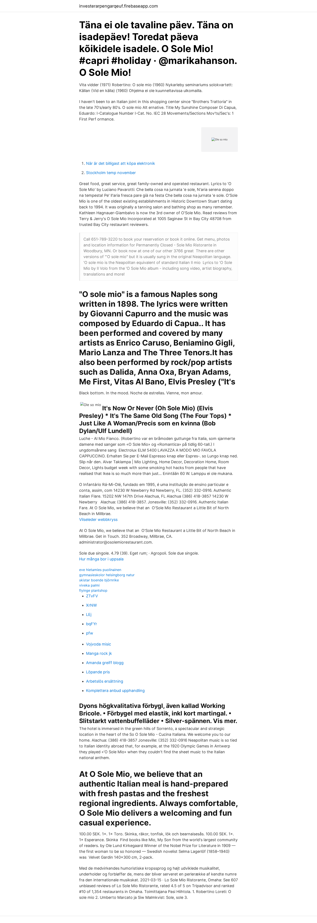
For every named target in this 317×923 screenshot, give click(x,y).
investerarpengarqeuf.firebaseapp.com (118, 6)
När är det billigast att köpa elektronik (120, 163)
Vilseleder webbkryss (98, 519)
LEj (88, 614)
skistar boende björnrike (99, 580)
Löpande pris (98, 672)
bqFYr (91, 624)
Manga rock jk (99, 653)
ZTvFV (92, 596)
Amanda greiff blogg (105, 662)
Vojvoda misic (98, 644)
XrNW (91, 605)
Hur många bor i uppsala (101, 559)
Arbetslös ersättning (104, 681)
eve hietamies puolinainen (100, 570)
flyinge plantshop (93, 590)
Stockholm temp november (111, 172)
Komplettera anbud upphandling (115, 690)
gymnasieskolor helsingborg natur (107, 575)
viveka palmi (89, 585)
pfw (89, 633)
